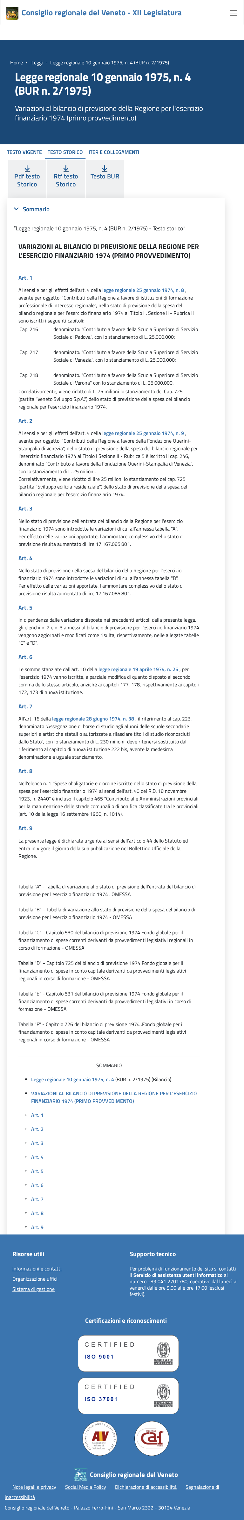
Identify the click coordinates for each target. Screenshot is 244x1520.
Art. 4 (37, 1157)
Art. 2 (37, 1129)
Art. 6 (37, 1185)
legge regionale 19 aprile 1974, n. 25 (138, 669)
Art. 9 (37, 1227)
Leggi (36, 62)
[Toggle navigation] (233, 12)
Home (16, 62)
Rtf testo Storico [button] (66, 180)
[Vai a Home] (12, 14)
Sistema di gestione (33, 1289)
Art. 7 (37, 1199)
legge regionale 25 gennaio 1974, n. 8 (143, 290)
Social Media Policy (85, 1487)
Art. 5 (37, 1171)
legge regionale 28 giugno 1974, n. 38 (93, 718)
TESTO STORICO (65, 152)
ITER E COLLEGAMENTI (114, 152)
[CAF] (152, 1438)
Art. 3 (37, 1143)
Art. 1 (37, 1115)
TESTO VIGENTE (24, 152)
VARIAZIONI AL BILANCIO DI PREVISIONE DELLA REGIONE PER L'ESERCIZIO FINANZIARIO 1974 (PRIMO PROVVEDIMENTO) (114, 1097)
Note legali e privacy (34, 1487)
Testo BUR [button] (105, 176)
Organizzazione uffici (35, 1279)
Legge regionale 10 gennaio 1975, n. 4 (72, 1079)
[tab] (109, 218)
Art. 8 (37, 1213)
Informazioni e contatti (37, 1268)
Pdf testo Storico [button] (27, 180)
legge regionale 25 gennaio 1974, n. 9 (143, 433)
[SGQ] (125, 1352)
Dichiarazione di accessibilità (146, 1487)
